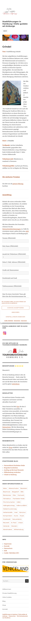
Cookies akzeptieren (15, 308)
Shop (10, 447)
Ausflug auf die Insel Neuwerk (14, 470)
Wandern (14, 526)
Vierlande (6, 526)
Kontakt (7, 546)
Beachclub (6, 492)
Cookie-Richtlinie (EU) (11, 553)
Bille (22, 492)
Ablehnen (15, 312)
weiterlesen (16, 384)
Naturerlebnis (16, 519)
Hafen (19, 502)
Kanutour (22, 512)
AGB (27, 231)
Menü (5, 31)
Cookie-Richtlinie (8, 320)
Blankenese (7, 495)
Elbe (14, 495)
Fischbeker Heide (18, 498)
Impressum (24, 320)
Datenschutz (17, 320)
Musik (22, 516)
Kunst (16, 516)
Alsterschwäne (14, 488)
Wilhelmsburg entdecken (12, 472)
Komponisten (7, 516)
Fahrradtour (7, 498)
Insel (15, 512)
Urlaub (20, 522)
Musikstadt (6, 519)
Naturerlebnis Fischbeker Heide (14, 465)
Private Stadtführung (9, 593)
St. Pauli (13, 522)
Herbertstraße (7, 512)
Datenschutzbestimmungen (11, 229)
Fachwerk (21, 495)
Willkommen (6, 589)
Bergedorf (15, 492)
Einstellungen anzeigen (15, 317)
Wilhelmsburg (18, 529)
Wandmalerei (7, 529)
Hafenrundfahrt (21, 505)
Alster (5, 488)
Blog (3, 601)
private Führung (18, 184)
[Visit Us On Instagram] (4, 333)
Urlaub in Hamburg (10, 474)
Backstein (23, 488)
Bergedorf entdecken (11, 468)
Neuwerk (6, 522)
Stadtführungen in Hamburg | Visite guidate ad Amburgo (15, 23)
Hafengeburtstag (9, 505)
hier (18, 406)
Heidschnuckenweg (10, 509)
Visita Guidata (6, 597)
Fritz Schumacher (9, 502)
